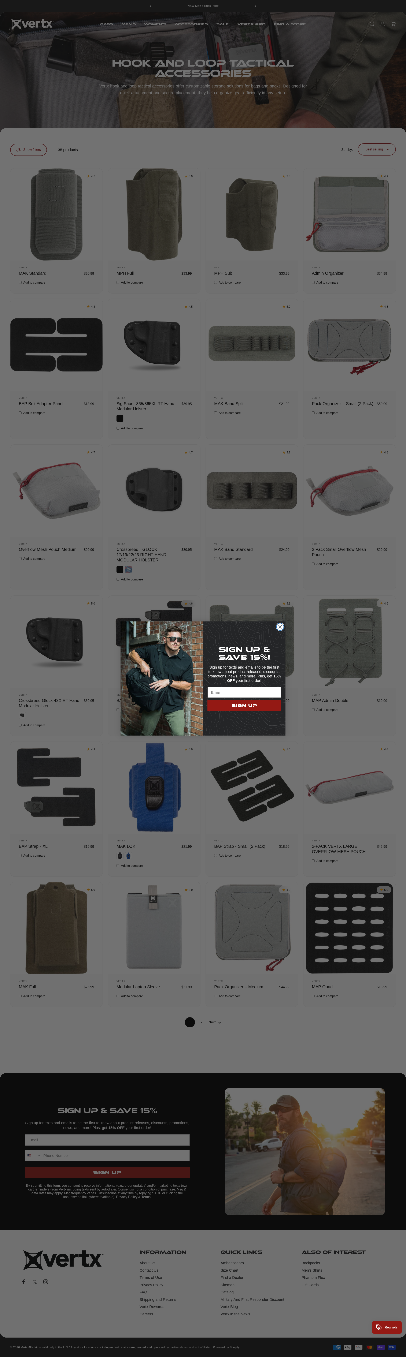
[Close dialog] (280, 627)
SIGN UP (244, 705)
